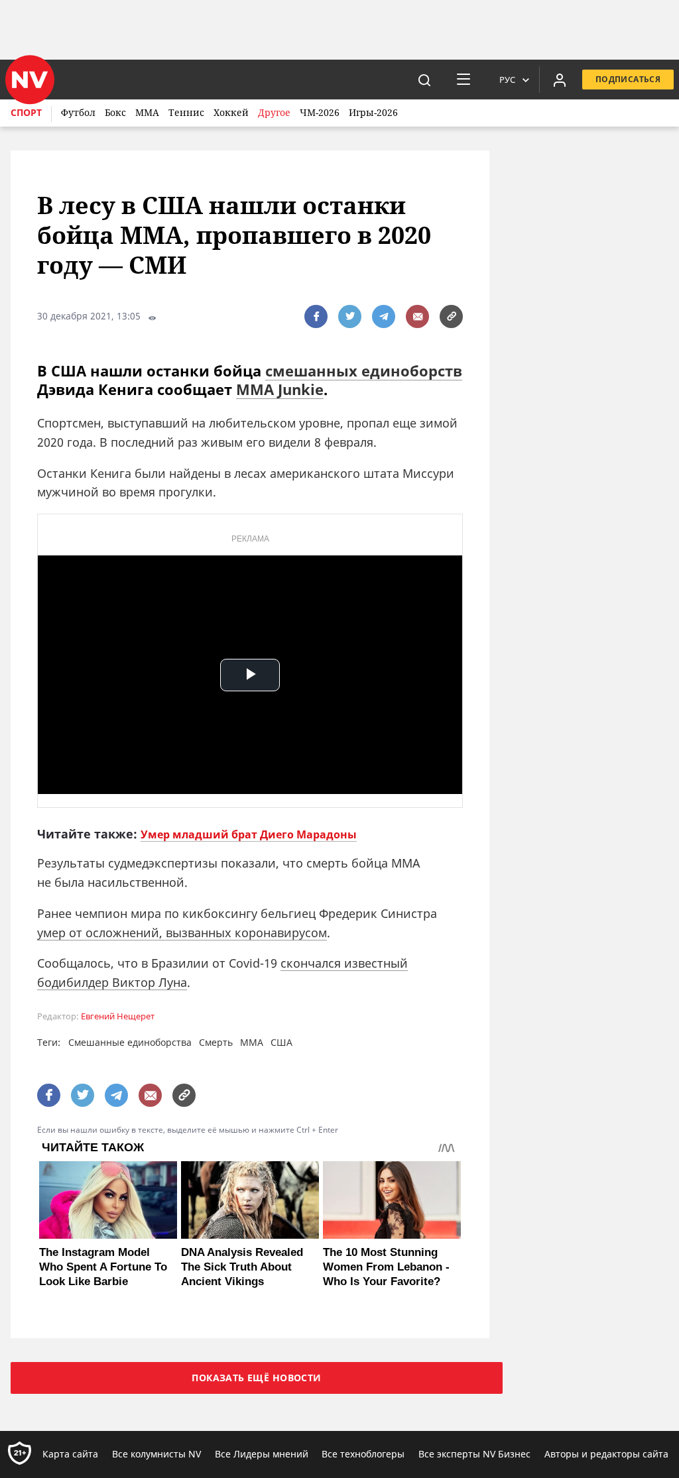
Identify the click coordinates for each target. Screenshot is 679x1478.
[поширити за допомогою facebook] (316, 316)
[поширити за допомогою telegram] (383, 316)
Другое (274, 112)
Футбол (78, 112)
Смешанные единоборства (130, 1042)
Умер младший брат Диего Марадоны (249, 834)
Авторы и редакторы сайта (606, 1454)
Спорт (26, 112)
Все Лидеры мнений (261, 1454)
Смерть (216, 1042)
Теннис (186, 112)
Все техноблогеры (363, 1454)
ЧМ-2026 (320, 112)
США (281, 1042)
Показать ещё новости (256, 1377)
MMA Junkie (280, 389)
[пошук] (424, 79)
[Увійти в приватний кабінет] (560, 79)
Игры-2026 (373, 112)
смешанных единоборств (363, 370)
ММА (147, 112)
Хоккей (231, 112)
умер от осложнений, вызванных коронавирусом (182, 932)
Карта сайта (70, 1454)
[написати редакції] (417, 316)
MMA (251, 1042)
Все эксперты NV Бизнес (474, 1454)
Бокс (115, 112)
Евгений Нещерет (117, 1016)
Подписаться (627, 79)
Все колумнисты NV (156, 1454)
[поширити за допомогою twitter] (349, 316)
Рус (507, 79)
